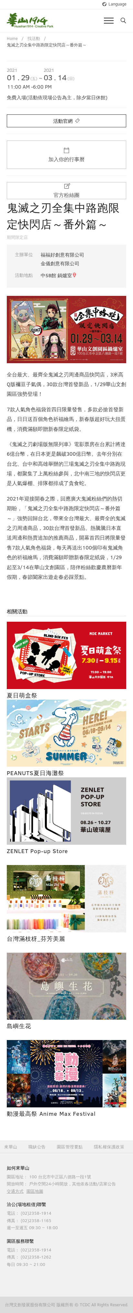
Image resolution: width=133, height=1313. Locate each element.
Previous (16, 329)
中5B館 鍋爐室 (56, 275)
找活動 (33, 38)
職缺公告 (37, 1147)
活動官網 (63, 121)
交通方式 (15, 1191)
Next (116, 329)
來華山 (10, 1147)
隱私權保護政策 (109, 1147)
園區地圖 (34, 1191)
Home (12, 38)
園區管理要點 (70, 1147)
